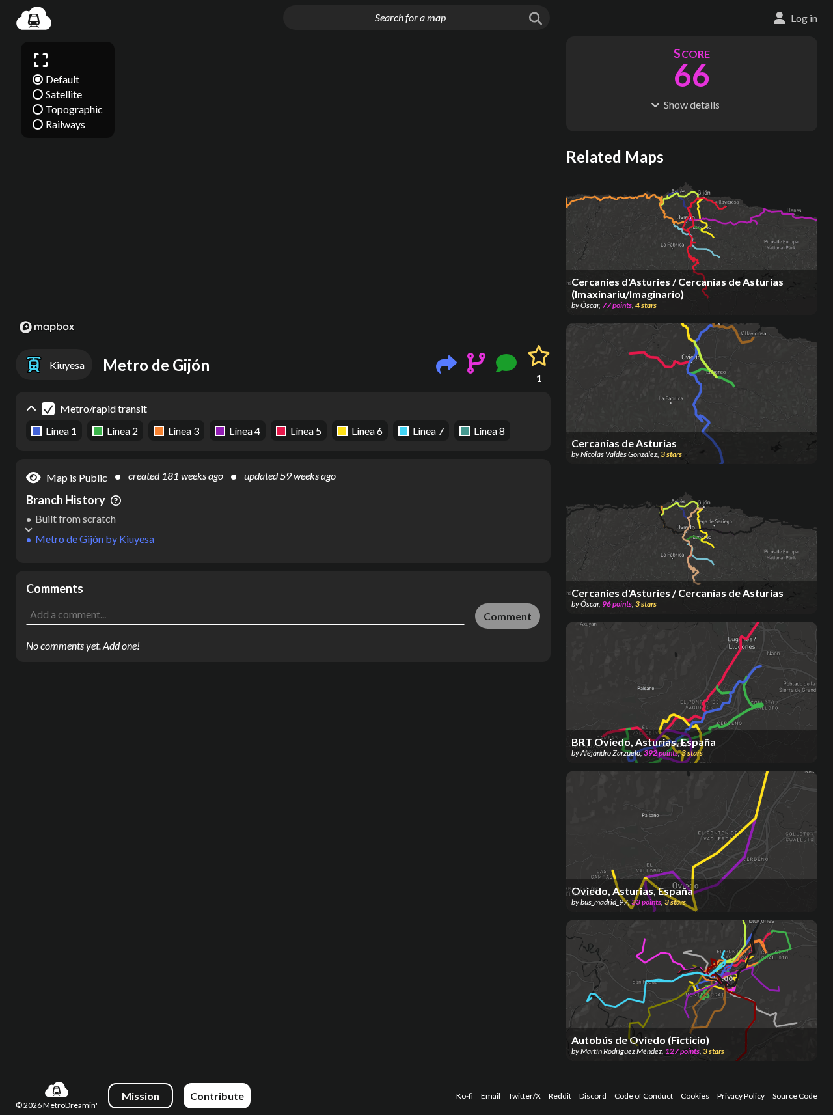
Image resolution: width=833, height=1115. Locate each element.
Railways (65, 124)
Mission (140, 1096)
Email (490, 1096)
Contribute (217, 1096)
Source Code (794, 1096)
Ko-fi (464, 1096)
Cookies (695, 1096)
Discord (593, 1096)
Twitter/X (524, 1096)
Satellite (64, 94)
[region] (283, 186)
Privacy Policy (741, 1096)
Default (62, 79)
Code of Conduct (643, 1096)
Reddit (560, 1096)
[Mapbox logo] (46, 327)
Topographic (74, 109)
